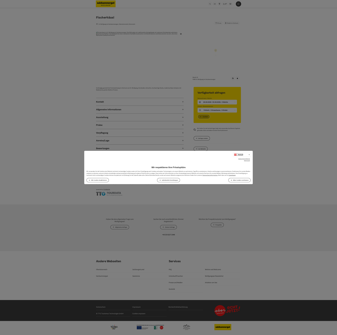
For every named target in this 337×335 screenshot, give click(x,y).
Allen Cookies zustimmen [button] (241, 180)
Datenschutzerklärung (244, 159)
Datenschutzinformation (210, 175)
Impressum (247, 160)
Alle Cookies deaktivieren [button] (99, 180)
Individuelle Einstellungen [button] (170, 180)
